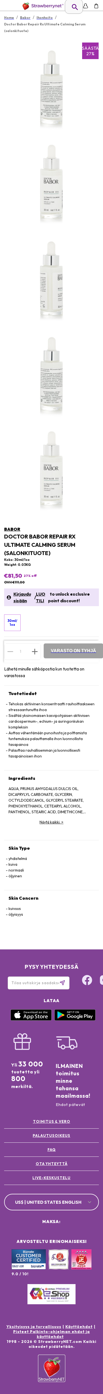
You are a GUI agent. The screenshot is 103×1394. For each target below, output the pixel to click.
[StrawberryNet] (41, 6)
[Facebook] (87, 981)
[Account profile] (85, 6)
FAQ (52, 1149)
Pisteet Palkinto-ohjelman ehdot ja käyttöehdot (51, 1334)
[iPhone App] (31, 1019)
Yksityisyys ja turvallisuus (33, 1326)
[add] (35, 651)
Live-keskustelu (51, 1178)
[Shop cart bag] (96, 6)
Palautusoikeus (51, 1135)
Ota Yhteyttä (52, 1163)
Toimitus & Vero (51, 1121)
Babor (12, 529)
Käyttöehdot (79, 1326)
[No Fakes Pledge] (81, 1265)
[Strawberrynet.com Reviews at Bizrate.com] (29, 1268)
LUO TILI (40, 597)
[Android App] (75, 1019)
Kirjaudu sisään (22, 597)
